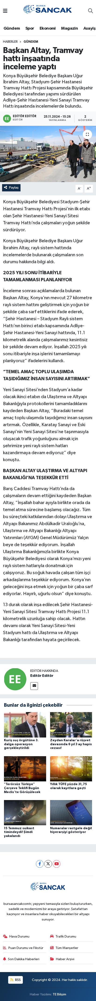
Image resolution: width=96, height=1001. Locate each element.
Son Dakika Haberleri (23, 959)
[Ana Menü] (5, 11)
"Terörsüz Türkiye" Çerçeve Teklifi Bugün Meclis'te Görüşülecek (22, 788)
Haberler (10, 41)
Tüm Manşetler (66, 948)
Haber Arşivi (65, 959)
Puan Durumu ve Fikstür (25, 948)
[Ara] (90, 11)
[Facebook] (40, 864)
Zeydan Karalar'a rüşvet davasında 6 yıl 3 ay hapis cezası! (71, 744)
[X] (48, 864)
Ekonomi (48, 28)
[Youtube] (56, 864)
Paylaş (14, 187)
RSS (17, 980)
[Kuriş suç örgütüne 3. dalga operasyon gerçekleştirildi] (25, 725)
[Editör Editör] (15, 679)
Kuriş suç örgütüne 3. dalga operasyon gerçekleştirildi (21, 744)
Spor (29, 28)
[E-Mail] (34, 686)
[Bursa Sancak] (47, 11)
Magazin (69, 28)
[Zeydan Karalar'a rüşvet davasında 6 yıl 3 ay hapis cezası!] (71, 725)
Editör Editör (41, 676)
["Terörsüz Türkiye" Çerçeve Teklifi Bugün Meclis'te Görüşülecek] (25, 769)
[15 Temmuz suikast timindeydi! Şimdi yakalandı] (25, 813)
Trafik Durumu (65, 936)
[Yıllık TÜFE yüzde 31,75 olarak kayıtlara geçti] (71, 769)
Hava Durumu (19, 936)
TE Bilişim (59, 994)
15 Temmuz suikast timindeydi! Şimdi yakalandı (19, 832)
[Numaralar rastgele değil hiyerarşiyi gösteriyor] (71, 813)
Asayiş (89, 28)
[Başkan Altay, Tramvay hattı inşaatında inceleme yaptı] (48, 154)
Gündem (11, 28)
